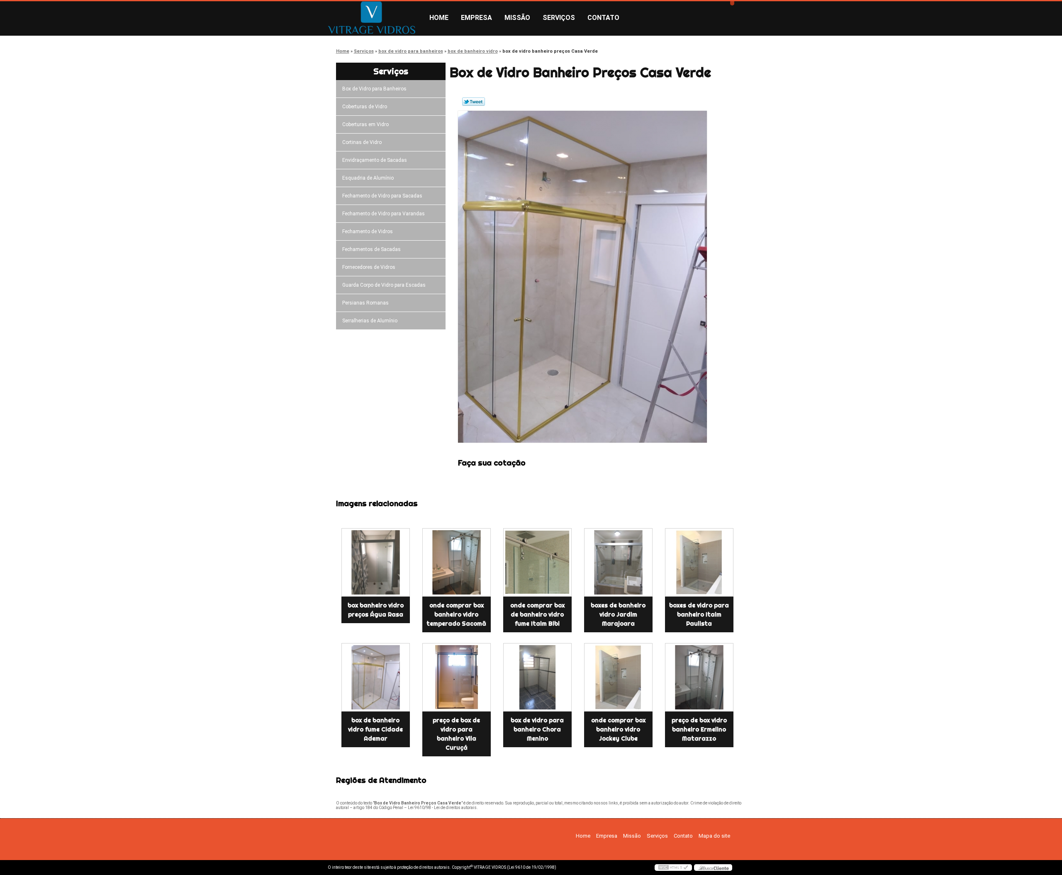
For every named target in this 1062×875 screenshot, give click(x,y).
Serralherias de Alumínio (369, 321)
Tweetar (473, 101)
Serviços (559, 18)
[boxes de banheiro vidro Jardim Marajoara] (618, 562)
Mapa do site (714, 836)
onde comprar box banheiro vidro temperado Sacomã (456, 614)
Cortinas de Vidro (362, 142)
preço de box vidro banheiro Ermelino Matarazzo (699, 729)
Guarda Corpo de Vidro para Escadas (384, 285)
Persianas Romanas (365, 303)
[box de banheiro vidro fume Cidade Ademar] (375, 677)
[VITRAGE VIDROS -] (375, 17)
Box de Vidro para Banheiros (374, 89)
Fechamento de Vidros (367, 231)
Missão (517, 18)
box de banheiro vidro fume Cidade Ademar (375, 729)
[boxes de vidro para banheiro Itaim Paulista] (699, 562)
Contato (603, 18)
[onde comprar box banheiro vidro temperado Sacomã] (456, 562)
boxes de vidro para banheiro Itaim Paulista (699, 614)
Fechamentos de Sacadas (371, 249)
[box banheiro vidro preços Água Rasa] (375, 562)
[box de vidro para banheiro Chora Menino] (537, 677)
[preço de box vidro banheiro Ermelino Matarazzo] (699, 677)
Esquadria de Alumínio (368, 178)
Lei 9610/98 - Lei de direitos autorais (442, 807)
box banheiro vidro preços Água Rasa (376, 610)
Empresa (476, 18)
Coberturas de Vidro (364, 107)
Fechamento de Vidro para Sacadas (382, 196)
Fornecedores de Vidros (368, 267)
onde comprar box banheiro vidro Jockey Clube (618, 729)
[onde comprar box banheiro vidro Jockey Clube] (618, 677)
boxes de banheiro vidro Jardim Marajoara (618, 614)
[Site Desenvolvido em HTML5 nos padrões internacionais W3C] (673, 867)
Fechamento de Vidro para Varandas (383, 214)
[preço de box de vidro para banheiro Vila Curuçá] (456, 677)
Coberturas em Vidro (365, 124)
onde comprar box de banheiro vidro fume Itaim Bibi (537, 614)
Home (438, 18)
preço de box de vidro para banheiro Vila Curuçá (456, 734)
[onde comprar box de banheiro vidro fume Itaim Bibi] (537, 562)
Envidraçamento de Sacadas (374, 160)
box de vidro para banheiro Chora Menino (537, 729)
